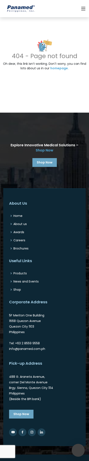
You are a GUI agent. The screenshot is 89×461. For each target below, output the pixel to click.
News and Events (26, 281)
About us (20, 223)
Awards (18, 232)
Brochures (21, 248)
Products (20, 273)
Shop (17, 289)
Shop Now (44, 150)
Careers (19, 240)
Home (17, 215)
